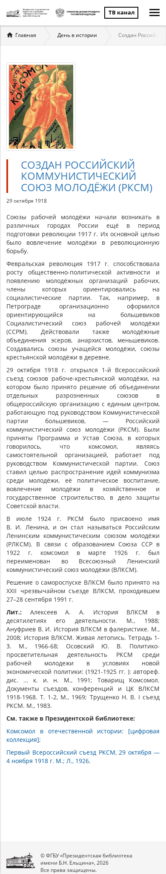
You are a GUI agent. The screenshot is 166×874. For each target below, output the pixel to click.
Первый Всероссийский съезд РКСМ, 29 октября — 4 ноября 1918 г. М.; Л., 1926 (83, 756)
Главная (25, 35)
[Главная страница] (28, 12)
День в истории (77, 35)
